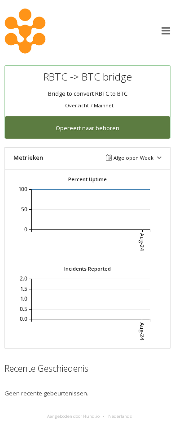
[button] (166, 31)
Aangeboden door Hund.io (73, 416)
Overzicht (77, 105)
